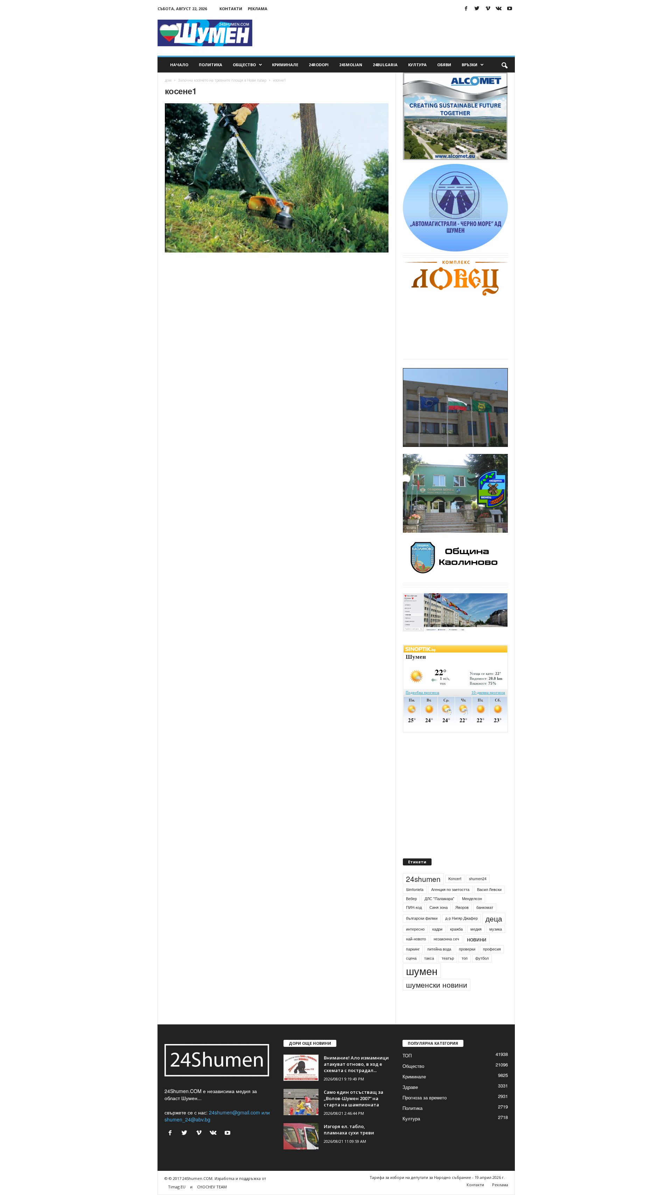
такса (429, 958)
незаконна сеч (446, 938)
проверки (467, 949)
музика (495, 929)
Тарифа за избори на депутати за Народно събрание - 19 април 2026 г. (437, 1177)
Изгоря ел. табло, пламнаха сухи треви (349, 1129)
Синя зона (438, 907)
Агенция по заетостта (450, 889)
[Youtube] (509, 9)
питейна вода (439, 949)
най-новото (416, 938)
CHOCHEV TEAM (212, 1186)
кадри (437, 929)
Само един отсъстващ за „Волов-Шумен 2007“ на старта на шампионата (353, 1098)
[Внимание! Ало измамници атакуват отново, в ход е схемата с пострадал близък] (301, 1068)
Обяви (444, 64)
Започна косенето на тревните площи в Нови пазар (222, 80)
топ (465, 958)
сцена (411, 958)
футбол (482, 958)
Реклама (257, 8)
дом (168, 80)
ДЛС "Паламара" (439, 898)
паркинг (413, 949)
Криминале (285, 64)
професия (492, 949)
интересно (415, 929)
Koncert (454, 878)
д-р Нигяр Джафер (461, 918)
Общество (244, 64)
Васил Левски (489, 889)
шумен (422, 970)
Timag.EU (177, 1186)
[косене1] (277, 178)
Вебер (411, 898)
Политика (210, 64)
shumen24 (477, 878)
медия (476, 929)
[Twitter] (477, 9)
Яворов (462, 907)
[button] (504, 64)
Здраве (410, 1087)
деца (493, 918)
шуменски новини (436, 984)
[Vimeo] (488, 9)
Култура (417, 64)
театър (448, 958)
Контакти (230, 8)
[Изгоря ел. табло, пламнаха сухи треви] (301, 1136)
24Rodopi (319, 64)
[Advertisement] (387, 33)
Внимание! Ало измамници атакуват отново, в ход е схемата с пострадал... (356, 1064)
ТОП (407, 1055)
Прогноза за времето (424, 1097)
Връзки (469, 64)
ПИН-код (414, 907)
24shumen (423, 878)
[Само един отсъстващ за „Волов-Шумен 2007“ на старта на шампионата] (301, 1102)
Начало (179, 64)
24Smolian (350, 64)
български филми (422, 918)
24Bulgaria (385, 64)
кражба (456, 929)
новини (476, 939)
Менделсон (472, 898)
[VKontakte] (499, 9)
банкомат (484, 907)
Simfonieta (415, 889)
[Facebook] (466, 9)
